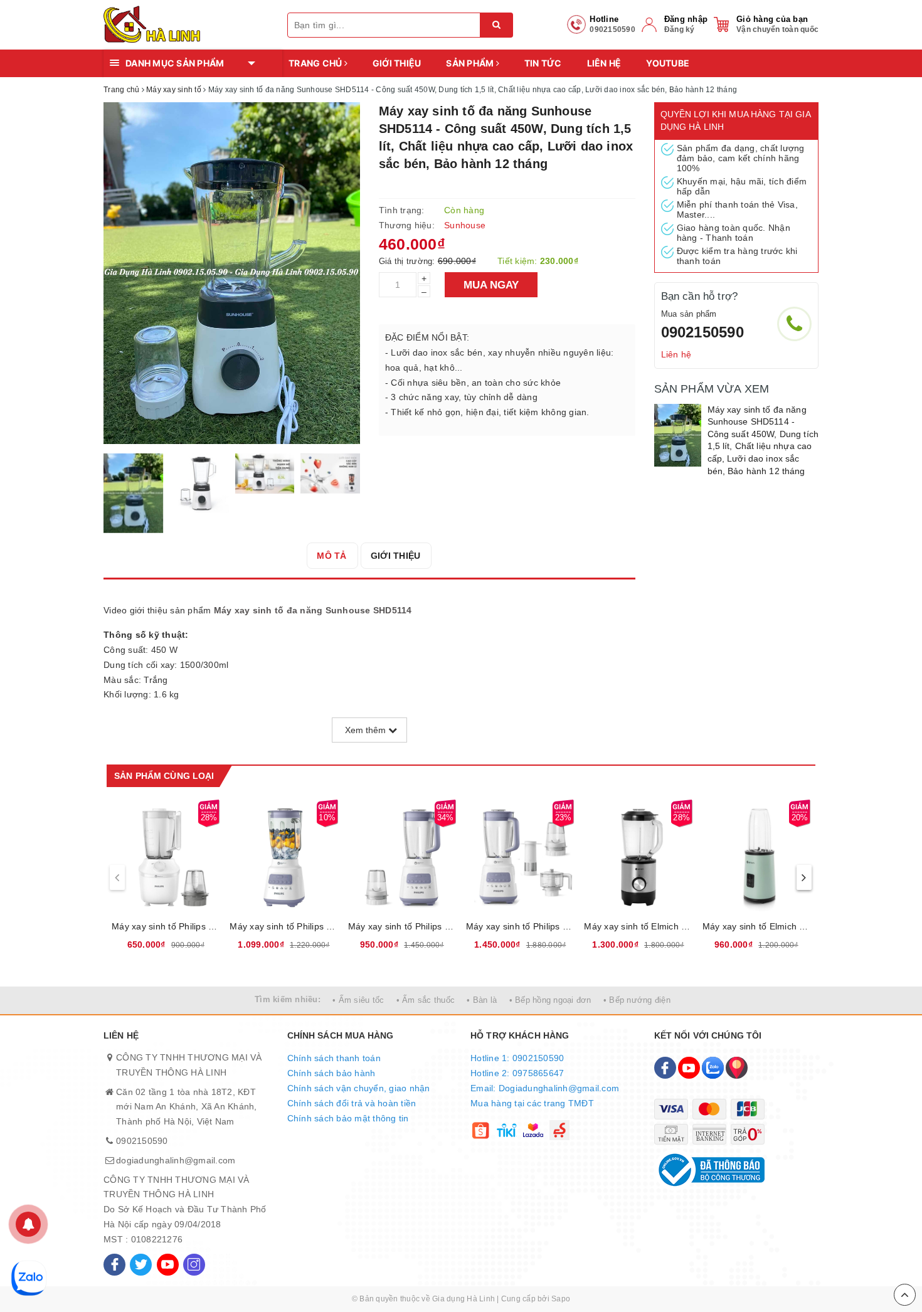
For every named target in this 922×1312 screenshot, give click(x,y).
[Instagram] (194, 1265)
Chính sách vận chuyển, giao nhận (358, 1088)
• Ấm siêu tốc (358, 1000)
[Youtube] (168, 1265)
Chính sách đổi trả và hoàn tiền (351, 1103)
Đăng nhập (685, 19)
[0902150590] (794, 324)
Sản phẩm (470, 63)
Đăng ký (679, 29)
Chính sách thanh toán (334, 1058)
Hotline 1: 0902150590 (517, 1058)
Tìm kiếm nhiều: (288, 999)
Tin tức (543, 63)
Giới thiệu (397, 63)
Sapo (560, 1298)
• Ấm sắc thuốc (425, 1000)
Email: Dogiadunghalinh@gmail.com (544, 1088)
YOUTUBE (667, 63)
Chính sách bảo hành (331, 1073)
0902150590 (702, 332)
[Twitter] (141, 1265)
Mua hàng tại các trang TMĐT (532, 1103)
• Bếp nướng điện (636, 1000)
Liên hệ (604, 63)
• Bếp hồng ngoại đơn (550, 1000)
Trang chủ (316, 63)
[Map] (737, 1068)
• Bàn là (482, 1000)
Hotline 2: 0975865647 (517, 1073)
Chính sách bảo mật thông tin (348, 1118)
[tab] (331, 555)
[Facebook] (114, 1265)
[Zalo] (713, 1068)
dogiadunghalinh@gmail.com (175, 1160)
